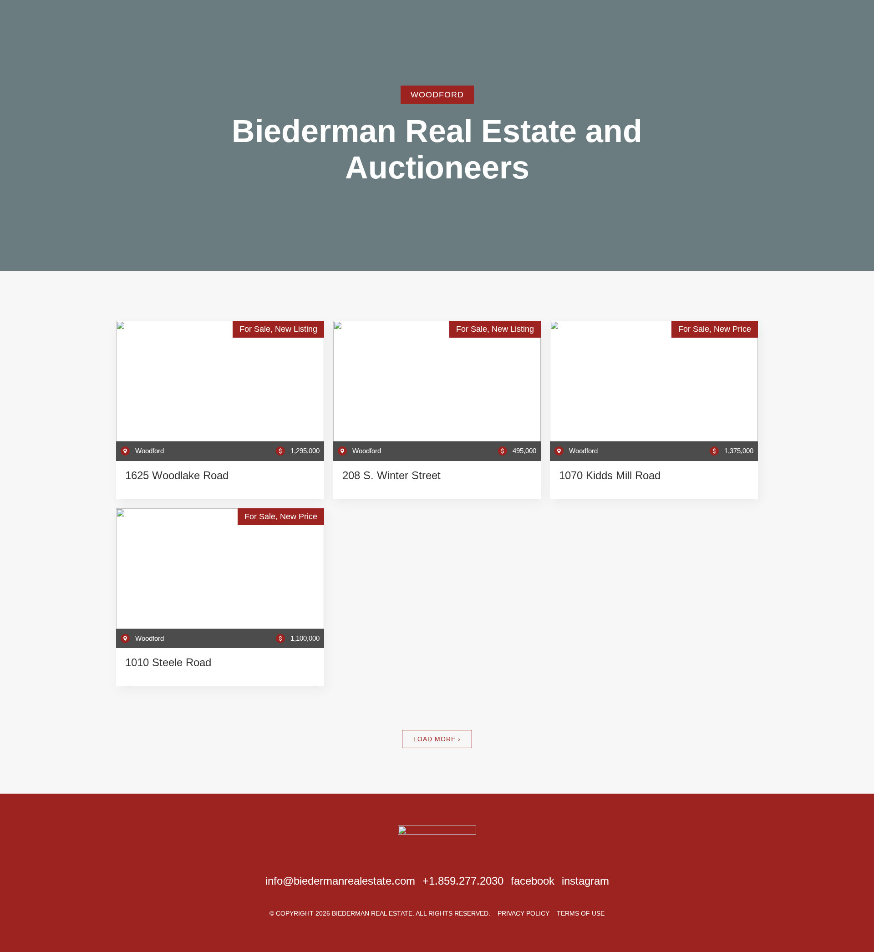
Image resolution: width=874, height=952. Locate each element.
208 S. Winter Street (391, 475)
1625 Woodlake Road (177, 475)
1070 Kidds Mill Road (610, 475)
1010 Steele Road (168, 662)
